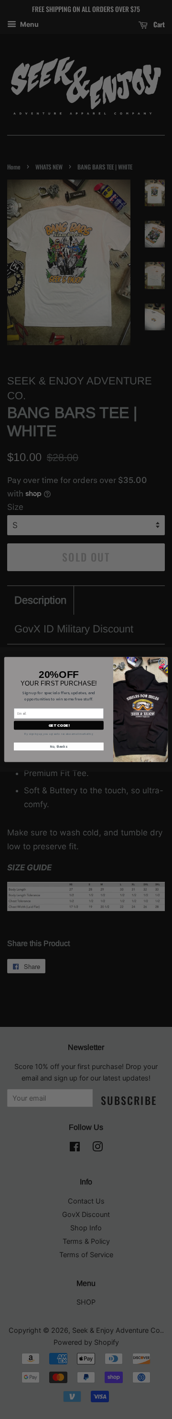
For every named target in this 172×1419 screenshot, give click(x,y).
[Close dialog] (162, 662)
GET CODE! (59, 725)
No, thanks (58, 746)
